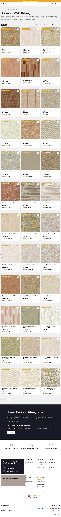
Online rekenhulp (28, 464)
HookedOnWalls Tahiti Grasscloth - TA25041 (30, 203)
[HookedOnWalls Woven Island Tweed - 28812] (10, 346)
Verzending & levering (41, 464)
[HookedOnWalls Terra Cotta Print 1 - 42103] (30, 36)
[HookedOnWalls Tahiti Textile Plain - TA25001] (50, 67)
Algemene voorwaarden (42, 469)
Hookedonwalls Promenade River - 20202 (30, 327)
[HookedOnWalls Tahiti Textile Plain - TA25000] (50, 346)
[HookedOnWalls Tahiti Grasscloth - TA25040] (50, 191)
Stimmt (11, 509)
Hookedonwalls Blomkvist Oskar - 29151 (50, 234)
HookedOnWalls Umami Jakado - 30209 (30, 234)
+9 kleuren (50, 83)
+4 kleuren (30, 114)
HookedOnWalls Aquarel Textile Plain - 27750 (49, 265)
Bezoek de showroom (29, 462)
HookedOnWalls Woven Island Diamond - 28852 (49, 296)
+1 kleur (29, 82)
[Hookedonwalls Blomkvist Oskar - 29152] (50, 98)
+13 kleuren (10, 207)
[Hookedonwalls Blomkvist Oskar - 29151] (50, 222)
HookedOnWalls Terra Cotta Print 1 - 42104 (10, 79)
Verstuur (23, 482)
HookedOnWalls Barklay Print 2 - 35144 (9, 327)
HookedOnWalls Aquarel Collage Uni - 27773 (30, 265)
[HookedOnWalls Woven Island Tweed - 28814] (30, 129)
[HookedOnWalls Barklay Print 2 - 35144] (10, 315)
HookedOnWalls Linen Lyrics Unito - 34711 (30, 358)
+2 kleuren (10, 52)
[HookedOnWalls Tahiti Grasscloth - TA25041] (30, 191)
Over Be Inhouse (52, 467)
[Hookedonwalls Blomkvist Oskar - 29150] (30, 377)
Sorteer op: (47, 24)
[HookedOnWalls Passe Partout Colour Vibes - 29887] (30, 284)
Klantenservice (52, 462)
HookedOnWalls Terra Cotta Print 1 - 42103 (30, 48)
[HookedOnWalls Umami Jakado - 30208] (10, 160)
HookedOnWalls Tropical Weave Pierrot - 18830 (9, 265)
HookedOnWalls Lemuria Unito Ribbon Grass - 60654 (49, 172)
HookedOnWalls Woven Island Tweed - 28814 (29, 141)
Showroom (51, 466)
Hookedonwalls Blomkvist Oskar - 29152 (50, 110)
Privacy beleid (3, 510)
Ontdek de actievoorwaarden (30, 1)
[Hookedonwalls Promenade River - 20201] (10, 222)
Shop (3, 9)
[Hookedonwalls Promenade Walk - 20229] (10, 284)
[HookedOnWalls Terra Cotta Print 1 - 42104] (10, 67)
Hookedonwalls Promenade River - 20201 (9, 234)
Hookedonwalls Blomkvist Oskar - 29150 (30, 389)
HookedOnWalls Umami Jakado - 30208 (9, 172)
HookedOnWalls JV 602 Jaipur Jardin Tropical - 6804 (49, 389)
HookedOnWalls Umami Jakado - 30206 (50, 48)
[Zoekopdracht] (53, 4)
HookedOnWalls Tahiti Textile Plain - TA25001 (50, 79)
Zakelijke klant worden (41, 462)
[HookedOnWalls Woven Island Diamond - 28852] (50, 284)
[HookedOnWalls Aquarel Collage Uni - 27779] (10, 191)
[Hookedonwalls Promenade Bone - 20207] (50, 129)
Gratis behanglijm (6, 28)
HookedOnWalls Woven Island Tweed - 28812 (8, 358)
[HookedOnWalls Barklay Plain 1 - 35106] (10, 98)
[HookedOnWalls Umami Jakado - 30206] (50, 36)
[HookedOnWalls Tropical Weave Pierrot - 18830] (10, 253)
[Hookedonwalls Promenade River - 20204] (30, 98)
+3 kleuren (10, 114)
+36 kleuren (30, 362)
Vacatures (51, 469)
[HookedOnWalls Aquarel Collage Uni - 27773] (30, 253)
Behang (7, 9)
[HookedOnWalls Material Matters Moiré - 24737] (30, 160)
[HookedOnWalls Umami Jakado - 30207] (10, 129)
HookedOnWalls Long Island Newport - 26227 (49, 327)
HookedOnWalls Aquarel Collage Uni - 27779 (10, 203)
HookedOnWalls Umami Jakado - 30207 (9, 141)
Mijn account (52, 464)
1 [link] (1, 399)
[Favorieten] (58, 4)
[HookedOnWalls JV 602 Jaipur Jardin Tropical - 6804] (50, 377)
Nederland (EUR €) (6, 505)
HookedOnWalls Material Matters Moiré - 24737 (30, 172)
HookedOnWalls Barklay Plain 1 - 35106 (9, 110)
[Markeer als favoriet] (17, 29)
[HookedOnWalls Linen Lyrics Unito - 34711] (30, 346)
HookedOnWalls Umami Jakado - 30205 (9, 48)
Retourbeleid (39, 466)
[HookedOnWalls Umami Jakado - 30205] (10, 36)
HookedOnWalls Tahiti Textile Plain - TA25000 (50, 358)
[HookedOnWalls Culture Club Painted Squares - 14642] (30, 67)
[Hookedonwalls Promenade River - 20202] (30, 315)
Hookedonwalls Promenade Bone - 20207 (50, 141)
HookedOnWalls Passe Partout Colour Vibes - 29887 (29, 296)
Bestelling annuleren (41, 467)
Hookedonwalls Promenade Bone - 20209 (9, 389)
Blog (26, 466)
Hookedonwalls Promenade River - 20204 (30, 110)
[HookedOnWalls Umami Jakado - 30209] (30, 222)
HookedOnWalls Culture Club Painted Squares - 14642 (29, 79)
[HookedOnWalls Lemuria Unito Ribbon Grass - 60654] (50, 160)
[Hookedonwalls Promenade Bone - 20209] (10, 377)
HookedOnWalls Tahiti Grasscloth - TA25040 (50, 203)
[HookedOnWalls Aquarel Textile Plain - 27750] (50, 253)
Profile (14, 510)
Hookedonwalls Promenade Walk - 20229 (9, 296)
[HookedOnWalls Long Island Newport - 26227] (50, 315)
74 (5, 399)
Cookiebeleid (9, 510)
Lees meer (11, 432)
